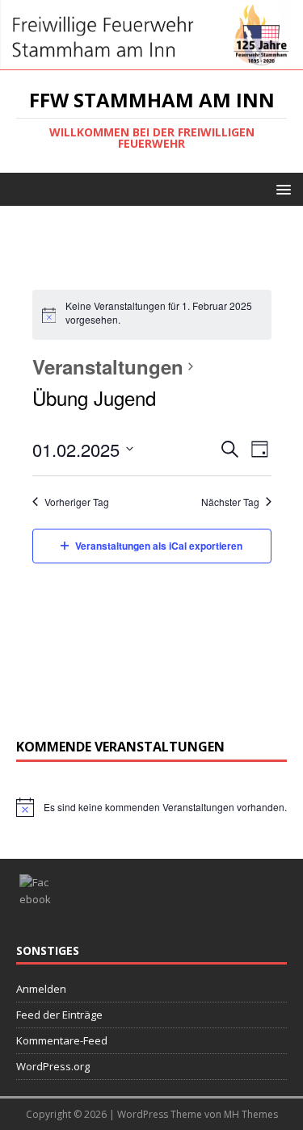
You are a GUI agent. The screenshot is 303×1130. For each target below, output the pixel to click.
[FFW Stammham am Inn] (151, 61)
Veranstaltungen (107, 366)
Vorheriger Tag (76, 502)
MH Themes (251, 1114)
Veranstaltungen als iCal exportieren (158, 545)
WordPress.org (53, 1066)
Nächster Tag (230, 502)
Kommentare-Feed (61, 1040)
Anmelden (41, 988)
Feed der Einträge (59, 1014)
